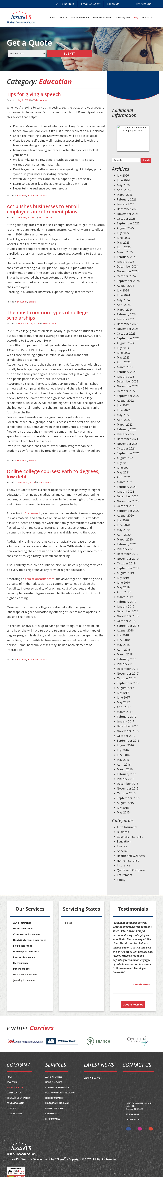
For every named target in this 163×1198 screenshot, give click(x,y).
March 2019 (125, 597)
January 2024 (125, 319)
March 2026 (125, 195)
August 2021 (125, 458)
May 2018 (123, 645)
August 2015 (125, 803)
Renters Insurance (24, 957)
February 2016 (126, 774)
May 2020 (123, 530)
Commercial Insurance (26, 934)
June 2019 (123, 582)
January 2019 (125, 606)
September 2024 (128, 281)
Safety (121, 880)
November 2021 (127, 444)
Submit (69, 53)
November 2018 (127, 616)
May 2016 (123, 760)
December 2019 (127, 554)
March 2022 (125, 424)
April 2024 (124, 305)
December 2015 (127, 784)
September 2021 (128, 453)
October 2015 (126, 793)
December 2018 (127, 611)
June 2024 (123, 295)
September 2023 (128, 338)
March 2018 (125, 654)
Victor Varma (40, 100)
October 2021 (126, 448)
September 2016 (128, 740)
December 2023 (127, 324)
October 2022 (126, 391)
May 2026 (123, 185)
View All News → (93, 1086)
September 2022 (128, 396)
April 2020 (124, 535)
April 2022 (124, 420)
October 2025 (126, 218)
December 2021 (127, 439)
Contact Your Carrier (18, 1106)
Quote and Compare (131, 870)
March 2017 (125, 712)
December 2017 (127, 669)
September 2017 (128, 683)
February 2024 (126, 314)
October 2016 (126, 736)
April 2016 (124, 764)
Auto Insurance (127, 827)
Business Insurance (130, 837)
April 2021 (124, 477)
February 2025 (126, 257)
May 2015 (123, 812)
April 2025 (124, 247)
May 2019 (123, 587)
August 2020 (125, 515)
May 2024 (123, 300)
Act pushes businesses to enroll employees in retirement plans (43, 209)
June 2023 (123, 353)
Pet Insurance (21, 968)
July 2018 (123, 635)
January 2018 (125, 664)
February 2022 (126, 429)
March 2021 (125, 482)
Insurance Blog (15, 1095)
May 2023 (123, 357)
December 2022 (127, 381)
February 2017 (126, 716)
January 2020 (125, 549)
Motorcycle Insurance (26, 951)
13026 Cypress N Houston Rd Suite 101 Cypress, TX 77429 (138, 1114)
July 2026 (123, 175)
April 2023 (124, 362)
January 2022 (125, 434)
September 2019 (128, 568)
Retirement (124, 875)
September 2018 (128, 625)
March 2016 (125, 769)
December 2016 (127, 726)
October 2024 (126, 276)
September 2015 (128, 798)
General (43, 195)
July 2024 (123, 290)
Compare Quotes (122, 17)
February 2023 (126, 372)
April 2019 (124, 592)
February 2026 (126, 199)
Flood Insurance (22, 945)
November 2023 (127, 329)
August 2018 (125, 630)
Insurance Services (79, 17)
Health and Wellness (131, 856)
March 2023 (125, 367)
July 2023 (123, 348)
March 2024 (125, 309)
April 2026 (124, 190)
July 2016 (123, 750)
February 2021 (126, 487)
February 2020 (126, 544)
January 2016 (125, 779)
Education (33, 195)
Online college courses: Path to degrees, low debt (53, 474)
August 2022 (125, 400)
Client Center (14, 1101)
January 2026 (125, 204)
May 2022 (123, 415)
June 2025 (123, 238)
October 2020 (126, 506)
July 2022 (123, 405)
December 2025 (127, 209)
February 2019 (126, 602)
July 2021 (123, 463)
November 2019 (127, 558)
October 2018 (126, 621)
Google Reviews (133, 1013)
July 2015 (123, 807)
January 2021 (125, 491)
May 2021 (123, 472)
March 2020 (125, 539)
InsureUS (13, 1167)
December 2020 (127, 496)
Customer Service (101, 17)
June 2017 (123, 697)
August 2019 (125, 573)
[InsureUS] (21, 17)
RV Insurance (20, 962)
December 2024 (127, 266)
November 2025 (127, 214)
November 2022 (127, 386)
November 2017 (127, 673)
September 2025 (128, 223)
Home (52, 17)
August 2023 (125, 343)
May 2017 (123, 702)
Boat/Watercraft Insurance (29, 939)
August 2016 (125, 745)
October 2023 (126, 333)
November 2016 (127, 731)
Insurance (123, 865)
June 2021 (123, 467)
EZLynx (59, 1167)
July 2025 (123, 233)
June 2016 (123, 755)
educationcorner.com (39, 579)
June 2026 (123, 180)
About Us (63, 17)
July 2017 (123, 693)
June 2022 (123, 410)
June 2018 (123, 640)
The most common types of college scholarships (47, 315)
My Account (143, 4)
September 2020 (128, 511)
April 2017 (124, 707)
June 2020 (123, 525)
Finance (122, 846)
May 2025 (123, 242)
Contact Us (147, 17)
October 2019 (126, 563)
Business (21, 195)
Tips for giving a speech (34, 94)
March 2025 (125, 252)
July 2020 (123, 520)
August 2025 (125, 228)
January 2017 (125, 721)
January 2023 (125, 376)
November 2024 (127, 271)
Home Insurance (128, 860)
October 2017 (126, 678)
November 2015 (127, 788)
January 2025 (125, 262)
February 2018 (126, 659)
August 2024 (125, 285)
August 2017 (125, 688)
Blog (136, 17)
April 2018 (124, 649)
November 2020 (127, 501)
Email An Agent (90, 4)
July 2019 (123, 578)
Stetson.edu (33, 513)
